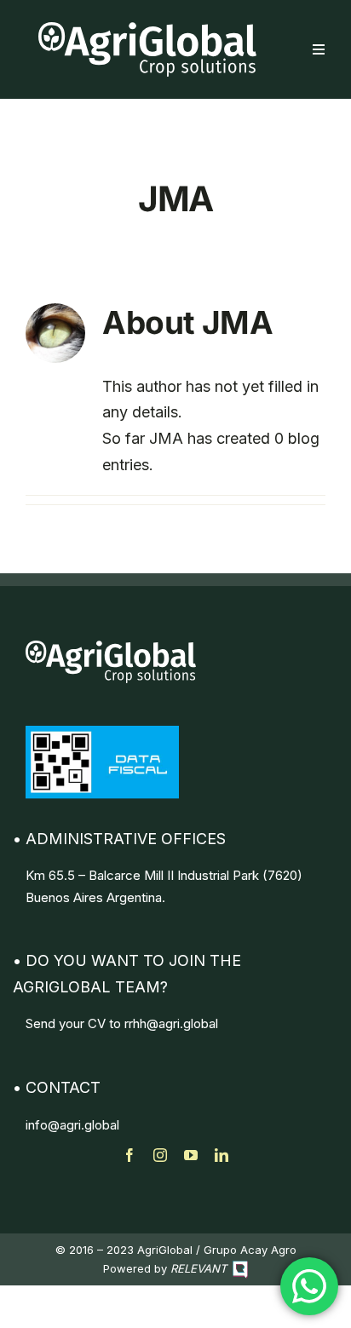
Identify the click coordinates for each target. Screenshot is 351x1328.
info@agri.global (72, 1125)
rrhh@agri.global (171, 1023)
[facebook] (129, 1155)
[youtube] (191, 1155)
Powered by (165, 1268)
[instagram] (160, 1155)
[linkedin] (221, 1155)
